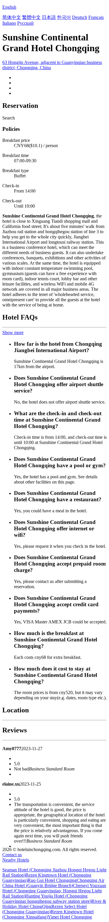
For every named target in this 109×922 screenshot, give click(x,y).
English (9, 7)
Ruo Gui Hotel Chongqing (52, 880)
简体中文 (11, 17)
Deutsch (79, 17)
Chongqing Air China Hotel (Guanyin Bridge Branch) (53, 883)
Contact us (12, 854)
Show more (13, 332)
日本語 (49, 17)
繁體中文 (31, 17)
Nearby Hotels (15, 859)
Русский (25, 23)
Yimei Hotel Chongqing (70, 916)
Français (96, 17)
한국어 (64, 17)
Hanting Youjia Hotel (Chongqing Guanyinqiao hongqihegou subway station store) (46, 899)
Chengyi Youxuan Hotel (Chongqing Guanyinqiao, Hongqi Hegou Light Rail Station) (54, 890)
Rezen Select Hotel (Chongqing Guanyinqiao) (44, 909)
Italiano (9, 23)
